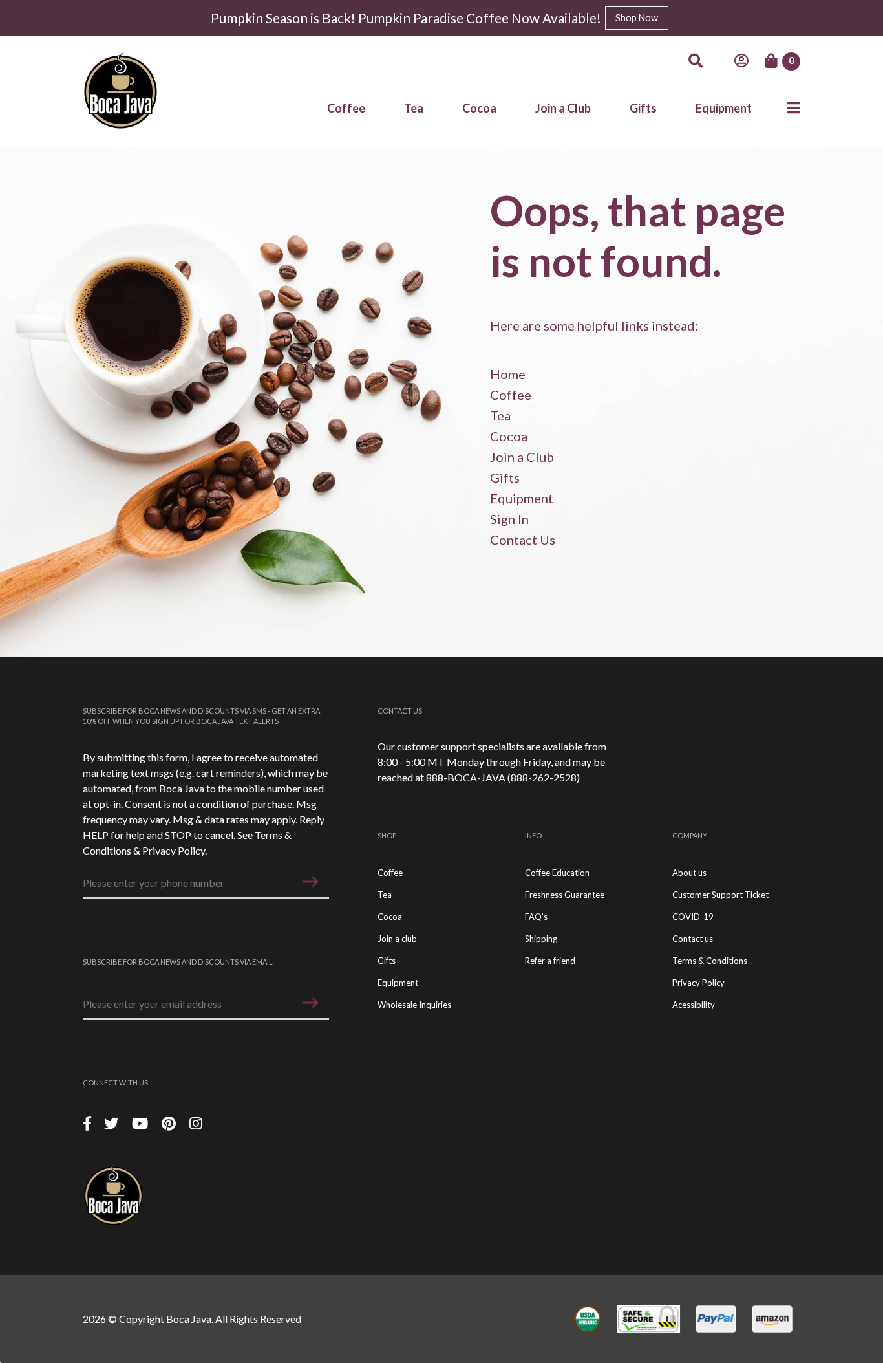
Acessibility (693, 1004)
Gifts (643, 108)
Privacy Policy (173, 850)
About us (689, 872)
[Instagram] (195, 1122)
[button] (310, 881)
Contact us (692, 938)
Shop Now (636, 17)
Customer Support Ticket (720, 894)
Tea (413, 108)
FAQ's (536, 916)
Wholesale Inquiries (414, 1004)
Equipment (724, 108)
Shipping (541, 938)
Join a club (397, 938)
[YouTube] (141, 1122)
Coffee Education (557, 872)
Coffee (346, 108)
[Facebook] (87, 1122)
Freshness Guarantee (564, 894)
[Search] (695, 61)
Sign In (509, 519)
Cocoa (479, 108)
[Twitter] (113, 1122)
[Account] (741, 61)
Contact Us (522, 539)
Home (508, 374)
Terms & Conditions (709, 960)
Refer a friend (550, 960)
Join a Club (563, 108)
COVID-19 (693, 916)
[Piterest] (170, 1122)
